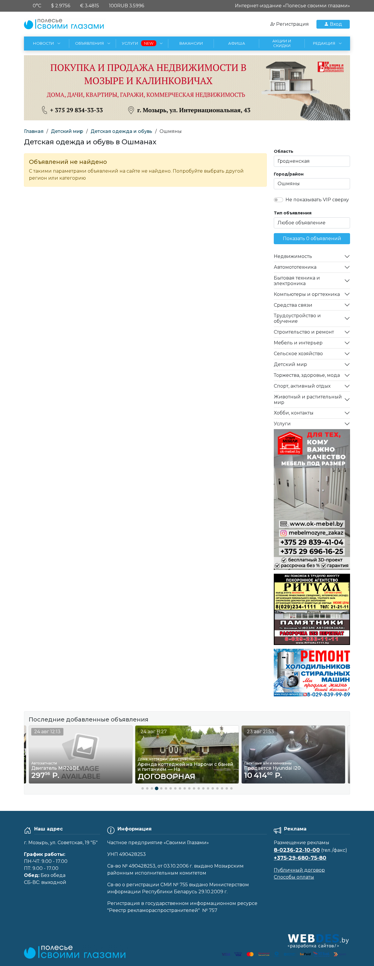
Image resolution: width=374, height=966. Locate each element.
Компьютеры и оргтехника (307, 294)
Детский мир (67, 131)
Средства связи (293, 305)
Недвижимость (293, 256)
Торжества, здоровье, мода (307, 375)
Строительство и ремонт (304, 332)
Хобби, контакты (294, 413)
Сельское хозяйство (298, 353)
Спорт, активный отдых (302, 386)
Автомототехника (295, 267)
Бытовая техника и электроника (297, 280)
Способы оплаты (294, 877)
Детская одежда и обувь (121, 131)
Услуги (282, 423)
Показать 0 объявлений (312, 238)
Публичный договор (299, 870)
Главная (34, 131)
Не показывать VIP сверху (317, 199)
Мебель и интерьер (298, 343)
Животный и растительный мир (308, 399)
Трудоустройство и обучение (297, 318)
